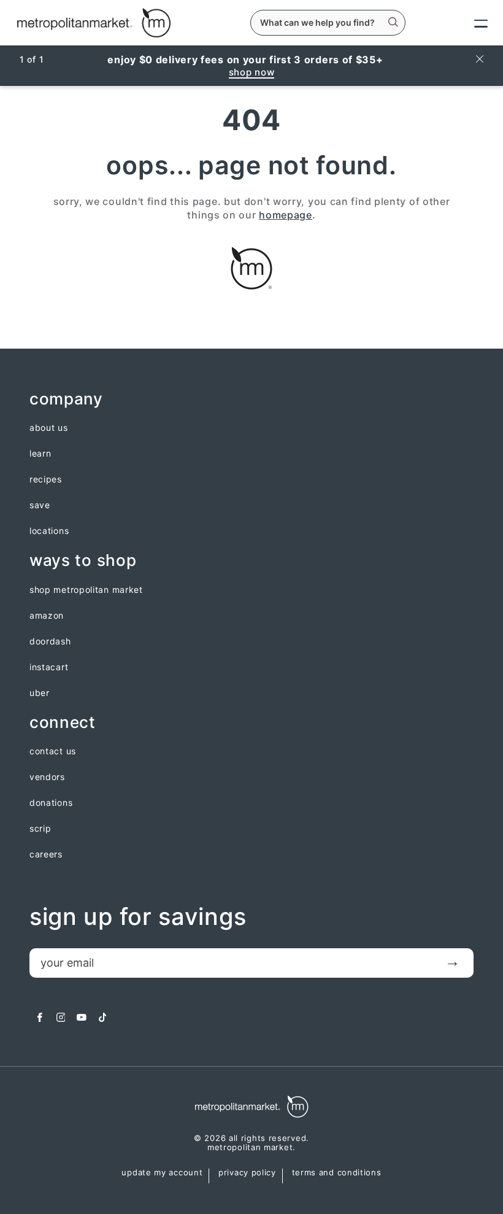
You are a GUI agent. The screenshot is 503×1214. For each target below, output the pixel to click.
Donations (50, 803)
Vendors (47, 777)
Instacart (48, 667)
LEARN (40, 453)
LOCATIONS (49, 531)
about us (48, 428)
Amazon (46, 616)
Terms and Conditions (337, 1173)
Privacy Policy (247, 1173)
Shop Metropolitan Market (86, 590)
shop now (252, 72)
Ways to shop (82, 561)
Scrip (40, 828)
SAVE (39, 505)
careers (46, 854)
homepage (285, 215)
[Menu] (471, 23)
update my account (161, 1173)
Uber (39, 693)
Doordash (50, 641)
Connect (62, 723)
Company (66, 399)
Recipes (45, 479)
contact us (52, 751)
